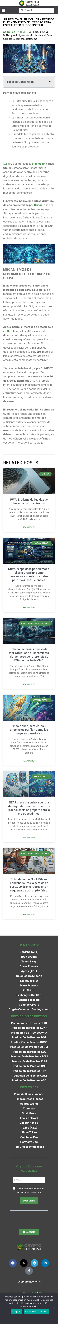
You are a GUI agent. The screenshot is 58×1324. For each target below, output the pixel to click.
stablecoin (38, 163)
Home (6, 31)
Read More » (29, 527)
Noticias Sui (19, 31)
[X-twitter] (24, 1263)
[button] (3, 10)
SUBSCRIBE (29, 1201)
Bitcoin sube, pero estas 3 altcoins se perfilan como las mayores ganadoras (29, 729)
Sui (5, 163)
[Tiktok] (29, 1271)
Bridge (38, 205)
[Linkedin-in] (45, 1263)
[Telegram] (34, 1263)
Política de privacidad (36, 1311)
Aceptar (16, 1311)
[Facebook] (13, 1263)
